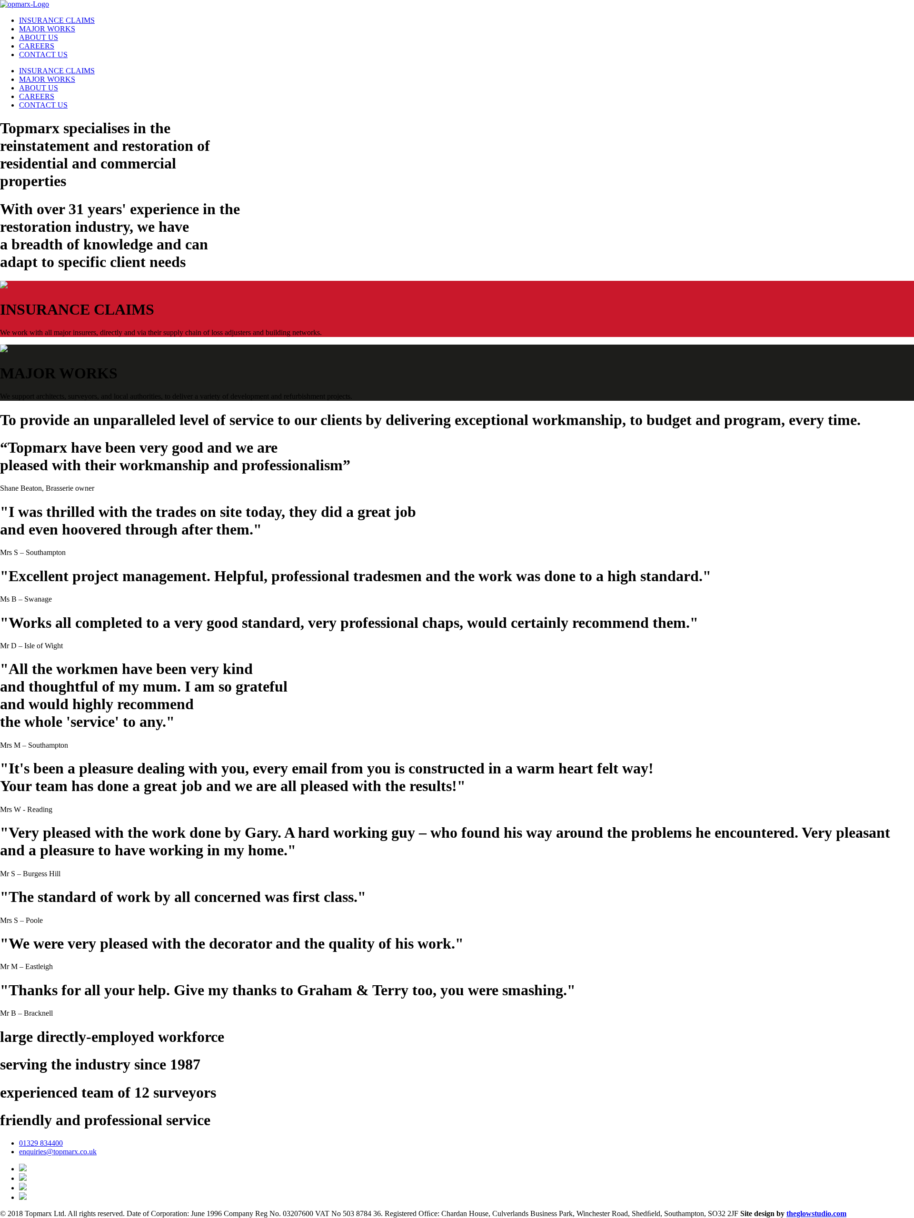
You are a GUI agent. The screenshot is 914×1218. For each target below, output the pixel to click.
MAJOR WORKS (47, 29)
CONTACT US (43, 54)
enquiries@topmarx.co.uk (58, 1152)
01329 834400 (41, 1143)
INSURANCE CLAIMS (57, 20)
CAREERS (36, 46)
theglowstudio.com (816, 1213)
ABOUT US (38, 37)
